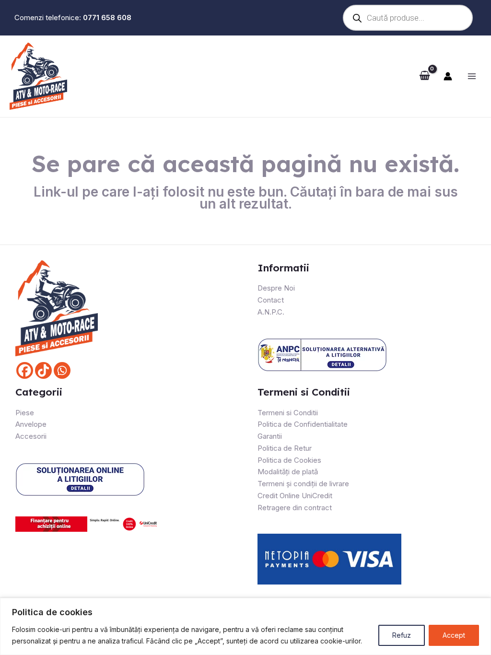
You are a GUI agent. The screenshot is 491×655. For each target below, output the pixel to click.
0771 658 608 (107, 17)
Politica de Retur (284, 448)
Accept (454, 635)
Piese (24, 412)
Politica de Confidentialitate (302, 424)
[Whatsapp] (62, 370)
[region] (245, 626)
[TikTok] (43, 370)
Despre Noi (276, 287)
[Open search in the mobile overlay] (408, 17)
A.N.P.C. (270, 311)
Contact (270, 299)
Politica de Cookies (289, 460)
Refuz (401, 635)
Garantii (269, 436)
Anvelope (31, 424)
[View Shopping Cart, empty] (424, 76)
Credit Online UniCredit (294, 495)
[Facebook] (24, 370)
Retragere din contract (294, 507)
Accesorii (31, 436)
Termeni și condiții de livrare (303, 483)
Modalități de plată (287, 471)
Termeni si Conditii (287, 412)
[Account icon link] (448, 76)
